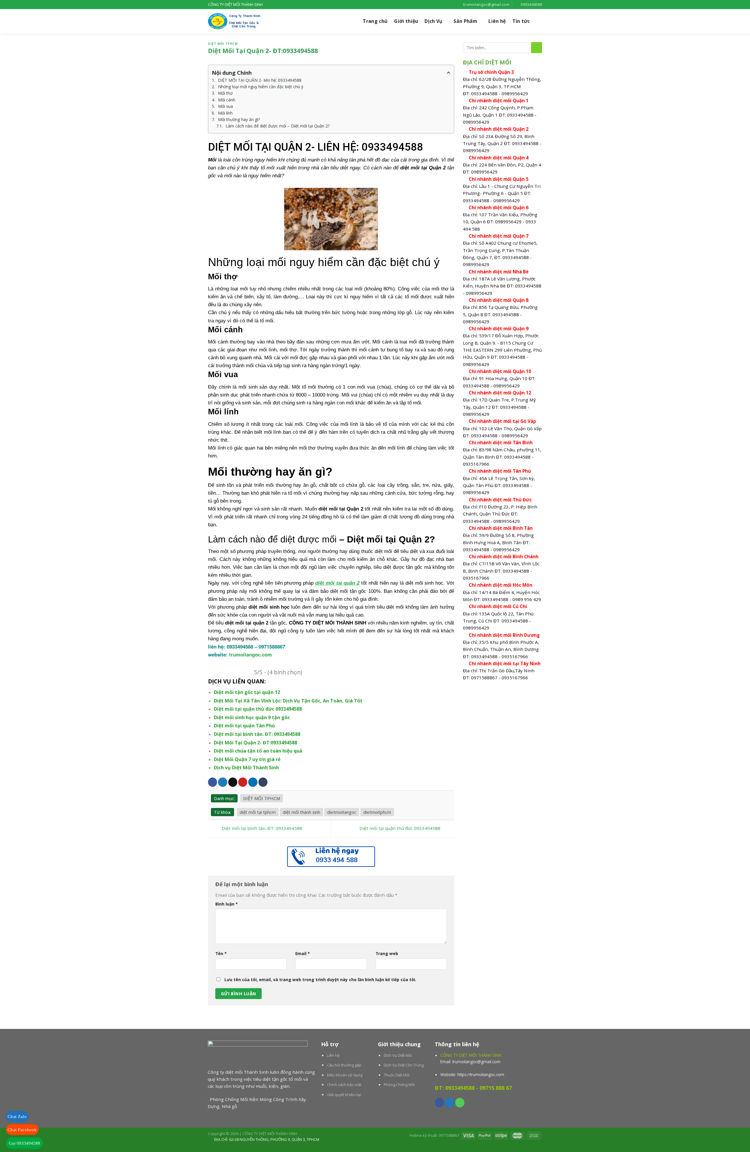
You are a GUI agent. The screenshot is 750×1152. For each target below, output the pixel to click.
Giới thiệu (406, 21)
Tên (220, 953)
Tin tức (521, 21)
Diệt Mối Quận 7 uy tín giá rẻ (247, 759)
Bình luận (226, 904)
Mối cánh (226, 100)
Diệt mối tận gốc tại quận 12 (247, 692)
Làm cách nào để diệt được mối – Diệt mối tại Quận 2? (278, 126)
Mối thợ (225, 93)
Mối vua (225, 106)
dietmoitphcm (377, 812)
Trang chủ (375, 21)
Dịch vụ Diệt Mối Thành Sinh (247, 767)
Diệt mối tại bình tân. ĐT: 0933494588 (257, 734)
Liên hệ (497, 21)
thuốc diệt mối (376, 551)
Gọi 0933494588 (24, 1143)
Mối (212, 160)
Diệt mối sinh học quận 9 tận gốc (252, 717)
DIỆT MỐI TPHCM (223, 44)
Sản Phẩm (466, 21)
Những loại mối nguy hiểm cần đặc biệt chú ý (260, 86)
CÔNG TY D (302, 623)
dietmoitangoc (341, 812)
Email (302, 953)
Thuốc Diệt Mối (397, 1075)
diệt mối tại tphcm (258, 812)
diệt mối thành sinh (301, 812)
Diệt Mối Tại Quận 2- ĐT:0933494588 (255, 742)
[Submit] (536, 47)
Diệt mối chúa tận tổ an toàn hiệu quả (258, 751)
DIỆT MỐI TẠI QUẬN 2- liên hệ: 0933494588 (259, 80)
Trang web (387, 953)
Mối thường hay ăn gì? (239, 119)
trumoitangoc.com (250, 654)
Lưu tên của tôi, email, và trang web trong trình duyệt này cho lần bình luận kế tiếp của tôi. (320, 979)
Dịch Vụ (433, 21)
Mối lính (225, 113)
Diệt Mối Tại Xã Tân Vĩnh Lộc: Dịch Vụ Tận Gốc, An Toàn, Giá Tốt (288, 700)
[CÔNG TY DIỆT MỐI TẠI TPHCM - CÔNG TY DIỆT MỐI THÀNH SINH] (237, 21)
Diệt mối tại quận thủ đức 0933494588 (258, 709)
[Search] (539, 21)
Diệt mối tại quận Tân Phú (244, 725)
